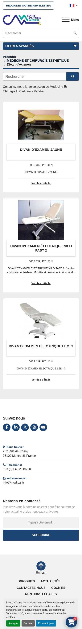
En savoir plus (46, 623)
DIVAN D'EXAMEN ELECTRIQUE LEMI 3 (41, 346)
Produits (27, 581)
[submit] (75, 33)
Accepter (13, 623)
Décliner (28, 623)
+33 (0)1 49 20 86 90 (17, 469)
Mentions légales (41, 594)
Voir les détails (41, 183)
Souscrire (41, 535)
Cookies (58, 587)
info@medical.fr (13, 482)
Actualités (50, 581)
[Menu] (66, 20)
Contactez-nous (31, 587)
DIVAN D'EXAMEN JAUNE (41, 150)
